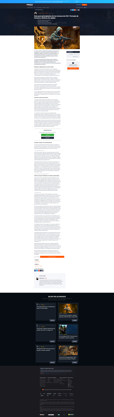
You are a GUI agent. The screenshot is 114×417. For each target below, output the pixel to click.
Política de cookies (56, 382)
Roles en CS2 (39, 192)
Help (86, 7)
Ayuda (60, 381)
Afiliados (49, 381)
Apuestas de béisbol (42, 381)
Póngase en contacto (73, 68)
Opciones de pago (62, 383)
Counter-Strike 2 (45, 13)
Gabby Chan (39, 13)
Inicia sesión (47, 137)
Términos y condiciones (57, 380)
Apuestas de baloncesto (43, 380)
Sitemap (61, 382)
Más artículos (75, 56)
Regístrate (47, 134)
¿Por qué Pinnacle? (50, 382)
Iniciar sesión (78, 4)
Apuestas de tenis (42, 383)
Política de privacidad (56, 381)
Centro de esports (30, 7)
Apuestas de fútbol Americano (44, 382)
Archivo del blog (39, 7)
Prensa (48, 380)
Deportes (44, 7)
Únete (84, 4)
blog (34, 7)
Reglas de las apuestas (63, 380)
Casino (48, 7)
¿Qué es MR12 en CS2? (40, 150)
